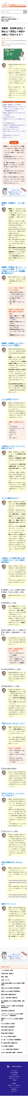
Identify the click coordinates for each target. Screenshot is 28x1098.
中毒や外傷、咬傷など (7, 973)
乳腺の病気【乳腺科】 (7, 1033)
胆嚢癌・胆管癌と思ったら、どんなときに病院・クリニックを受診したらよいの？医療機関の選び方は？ (14, 109)
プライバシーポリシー (14, 1087)
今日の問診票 (14, 1074)
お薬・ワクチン (5, 980)
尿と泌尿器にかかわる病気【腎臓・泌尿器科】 (12, 1001)
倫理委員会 (14, 1089)
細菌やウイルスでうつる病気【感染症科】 (12, 1019)
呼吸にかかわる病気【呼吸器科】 (11, 991)
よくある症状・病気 (7, 970)
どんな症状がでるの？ (9, 117)
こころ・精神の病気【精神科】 (10, 1049)
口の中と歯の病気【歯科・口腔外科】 (12, 1052)
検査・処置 (4, 977)
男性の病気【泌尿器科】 (8, 1027)
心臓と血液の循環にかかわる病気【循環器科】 (12, 984)
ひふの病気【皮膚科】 (7, 1046)
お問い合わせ (14, 1091)
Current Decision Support (14, 1076)
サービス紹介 (14, 1070)
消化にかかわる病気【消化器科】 (11, 988)
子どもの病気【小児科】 (8, 1023)
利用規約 (15, 1080)
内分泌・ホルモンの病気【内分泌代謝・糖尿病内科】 (12, 1006)
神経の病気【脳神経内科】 (9, 994)
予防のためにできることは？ (11, 129)
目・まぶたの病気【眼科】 (9, 1036)
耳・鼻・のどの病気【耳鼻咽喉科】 (11, 1040)
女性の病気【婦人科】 (7, 1030)
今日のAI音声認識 (14, 1072)
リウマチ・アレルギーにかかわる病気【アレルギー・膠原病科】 (12, 1014)
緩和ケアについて (8, 137)
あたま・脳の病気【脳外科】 (9, 997)
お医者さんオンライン (14, 1078)
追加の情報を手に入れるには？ (11, 135)
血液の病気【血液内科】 (8, 1010)
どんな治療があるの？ (9, 123)
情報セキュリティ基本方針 (14, 1085)
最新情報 (14, 1083)
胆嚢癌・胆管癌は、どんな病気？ (12, 104)
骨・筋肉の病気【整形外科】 (9, 1043)
